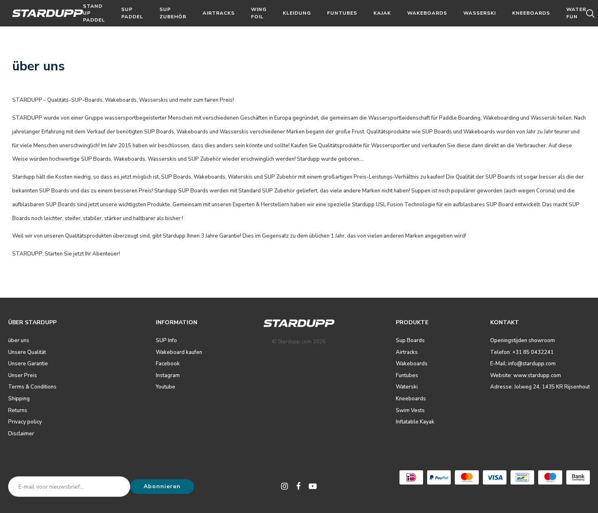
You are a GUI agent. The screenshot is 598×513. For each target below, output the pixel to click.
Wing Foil (258, 13)
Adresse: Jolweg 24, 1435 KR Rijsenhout (540, 387)
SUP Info (166, 340)
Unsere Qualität (27, 352)
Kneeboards (531, 13)
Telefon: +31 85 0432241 (522, 352)
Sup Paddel (132, 13)
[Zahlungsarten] (411, 477)
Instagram (168, 375)
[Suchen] (591, 13)
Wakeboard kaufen (179, 352)
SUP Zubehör (172, 13)
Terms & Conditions (32, 387)
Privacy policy (25, 422)
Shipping (19, 398)
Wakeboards (427, 13)
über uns (18, 340)
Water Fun (576, 13)
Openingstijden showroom (522, 340)
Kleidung (297, 13)
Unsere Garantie (28, 363)
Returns (17, 410)
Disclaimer (21, 433)
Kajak (382, 13)
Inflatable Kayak (415, 422)
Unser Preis (22, 375)
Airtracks (219, 13)
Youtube (165, 387)
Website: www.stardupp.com (525, 375)
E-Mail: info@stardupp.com (523, 363)
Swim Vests (410, 410)
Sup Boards (410, 340)
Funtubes (342, 13)
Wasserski (479, 13)
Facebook (168, 363)
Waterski (407, 387)
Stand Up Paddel (94, 13)
